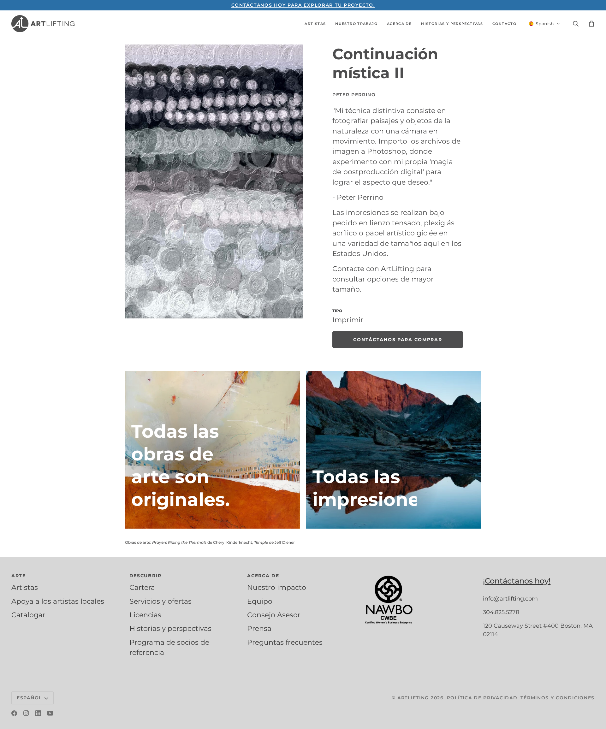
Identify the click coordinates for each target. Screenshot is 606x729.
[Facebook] (14, 713)
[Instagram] (26, 713)
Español (29, 698)
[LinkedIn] (38, 713)
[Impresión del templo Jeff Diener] (393, 450)
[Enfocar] (214, 181)
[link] (397, 339)
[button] (315, 23)
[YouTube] (50, 713)
